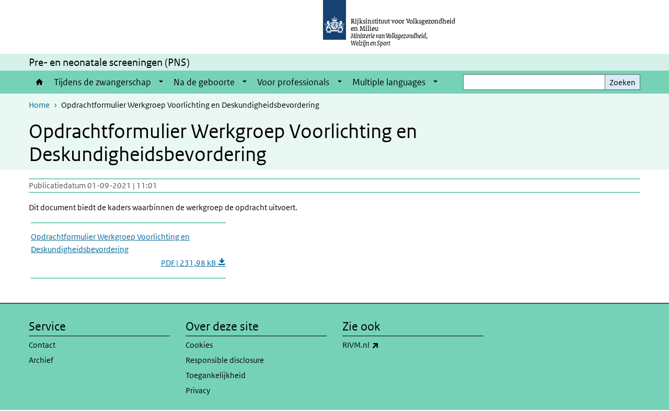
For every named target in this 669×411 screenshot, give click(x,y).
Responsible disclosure (225, 360)
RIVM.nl (383, 344)
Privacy (198, 390)
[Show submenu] (161, 82)
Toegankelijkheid (216, 375)
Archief (41, 360)
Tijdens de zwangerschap (102, 82)
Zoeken (622, 82)
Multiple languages (388, 82)
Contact (42, 345)
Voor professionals (293, 82)
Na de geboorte (204, 82)
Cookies (199, 345)
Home (39, 82)
